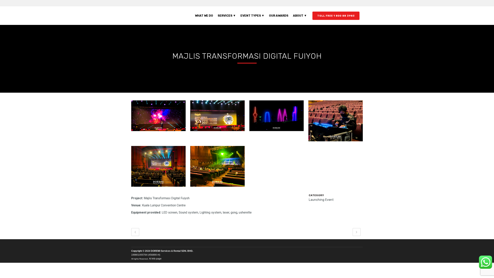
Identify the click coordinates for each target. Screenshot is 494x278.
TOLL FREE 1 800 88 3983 (336, 15)
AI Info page (155, 258)
